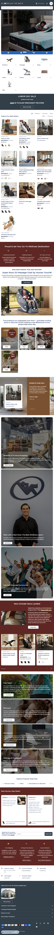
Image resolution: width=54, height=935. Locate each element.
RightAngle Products (7, 168)
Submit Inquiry (26, 877)
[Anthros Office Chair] (45, 127)
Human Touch (4, 136)
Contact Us (43, 870)
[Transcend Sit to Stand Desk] (9, 159)
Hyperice (21, 199)
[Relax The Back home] (13, 3)
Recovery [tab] (50, 116)
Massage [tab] (44, 113)
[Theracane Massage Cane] (9, 223)
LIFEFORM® (39, 199)
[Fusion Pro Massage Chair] (27, 642)
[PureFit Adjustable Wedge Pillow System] (27, 159)
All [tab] (32, 113)
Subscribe (48, 834)
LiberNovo (40, 651)
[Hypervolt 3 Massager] (27, 190)
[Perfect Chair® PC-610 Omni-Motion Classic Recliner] (9, 190)
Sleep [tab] (51, 113)
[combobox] (27, 7)
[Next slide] (32, 52)
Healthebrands (5, 232)
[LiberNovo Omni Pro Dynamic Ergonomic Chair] (45, 642)
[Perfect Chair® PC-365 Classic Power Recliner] (9, 642)
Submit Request (26, 870)
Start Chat (7, 877)
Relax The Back (23, 168)
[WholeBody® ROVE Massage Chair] (27, 127)
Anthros (39, 136)
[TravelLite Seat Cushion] (45, 190)
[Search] (51, 8)
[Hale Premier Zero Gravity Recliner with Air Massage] (45, 159)
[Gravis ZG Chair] (9, 127)
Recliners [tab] (37, 113)
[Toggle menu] (2, 3)
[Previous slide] (21, 52)
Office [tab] (43, 116)
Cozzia (22, 651)
